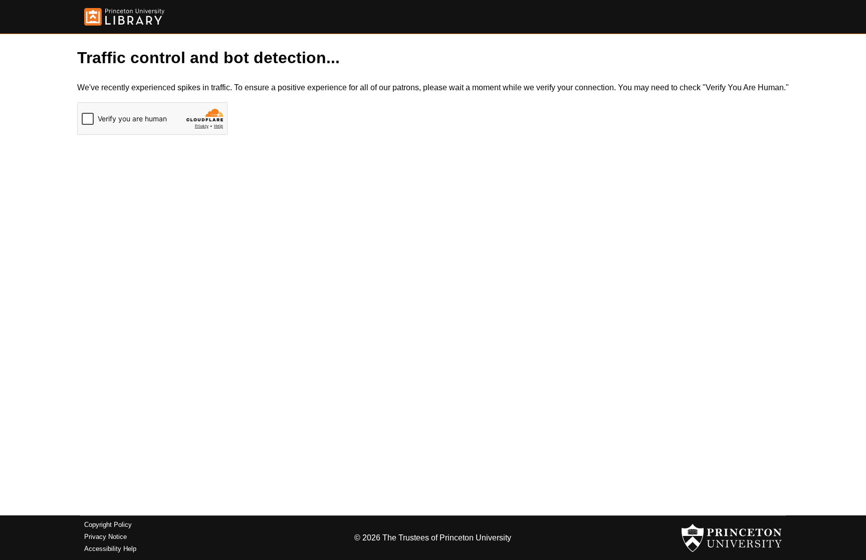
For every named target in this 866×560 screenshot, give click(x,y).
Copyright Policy (108, 524)
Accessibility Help (110, 548)
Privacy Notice (105, 536)
